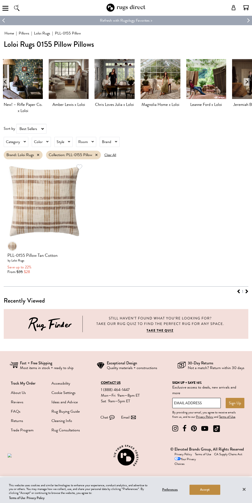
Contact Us (111, 383)
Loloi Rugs (42, 33)
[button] (246, 8)
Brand (106, 142)
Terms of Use (227, 417)
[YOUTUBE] (204, 428)
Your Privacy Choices (185, 461)
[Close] (244, 489)
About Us (18, 393)
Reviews (17, 402)
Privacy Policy (204, 417)
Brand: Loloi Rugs (20, 155)
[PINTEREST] (194, 428)
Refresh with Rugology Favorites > (126, 20)
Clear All (110, 155)
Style (60, 142)
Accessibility (60, 383)
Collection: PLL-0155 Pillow (70, 155)
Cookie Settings (63, 393)
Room (83, 142)
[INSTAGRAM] (175, 428)
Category (13, 142)
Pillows (24, 33)
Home (9, 33)
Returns (17, 421)
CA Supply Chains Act (228, 454)
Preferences (170, 489)
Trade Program (22, 430)
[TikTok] (216, 428)
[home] (125, 10)
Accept (205, 489)
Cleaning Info (61, 421)
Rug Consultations (65, 430)
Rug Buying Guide (65, 411)
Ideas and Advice (64, 402)
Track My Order (23, 383)
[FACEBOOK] (185, 428)
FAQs (15, 411)
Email (125, 417)
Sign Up (235, 403)
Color (38, 142)
